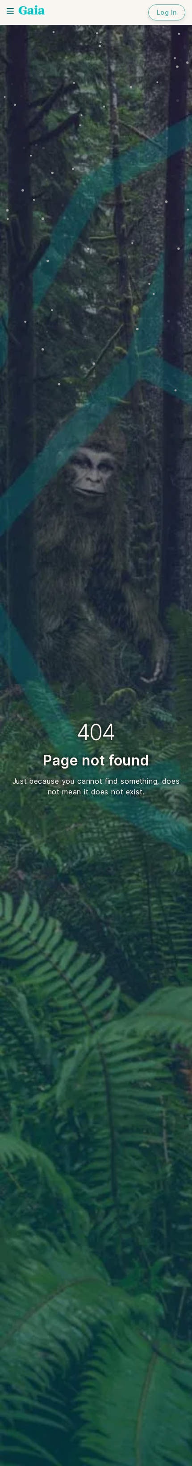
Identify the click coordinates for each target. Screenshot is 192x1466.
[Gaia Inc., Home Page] (31, 11)
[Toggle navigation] (10, 11)
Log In (167, 12)
